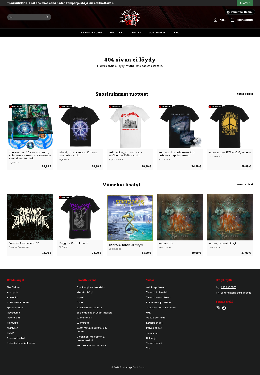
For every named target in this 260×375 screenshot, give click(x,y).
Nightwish (12, 328)
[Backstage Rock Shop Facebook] (224, 308)
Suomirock (83, 322)
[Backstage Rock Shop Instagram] (217, 308)
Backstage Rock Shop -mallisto (94, 312)
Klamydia (12, 322)
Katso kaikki (244, 94)
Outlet (136, 32)
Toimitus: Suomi (242, 12)
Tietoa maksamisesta (158, 297)
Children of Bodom (18, 302)
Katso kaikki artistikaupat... (22, 343)
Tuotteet (117, 32)
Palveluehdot (153, 328)
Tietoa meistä (154, 343)
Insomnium (13, 317)
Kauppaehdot (154, 322)
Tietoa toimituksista (157, 292)
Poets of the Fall (16, 338)
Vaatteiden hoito (156, 317)
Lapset (80, 297)
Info (176, 32)
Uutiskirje (157, 32)
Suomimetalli (84, 317)
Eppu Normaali (15, 307)
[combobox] (29, 17)
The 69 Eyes (14, 287)
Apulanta (12, 297)
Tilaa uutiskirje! (17, 3)
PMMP (10, 333)
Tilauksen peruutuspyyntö (161, 307)
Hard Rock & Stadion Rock (91, 345)
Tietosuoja (152, 333)
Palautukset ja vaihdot (159, 302)
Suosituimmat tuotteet (89, 307)
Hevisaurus (13, 312)
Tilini (148, 348)
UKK (148, 312)
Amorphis (12, 292)
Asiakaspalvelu (155, 287)
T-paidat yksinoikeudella (91, 287)
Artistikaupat (92, 32)
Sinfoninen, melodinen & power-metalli (91, 338)
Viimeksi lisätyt (85, 292)
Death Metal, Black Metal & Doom (92, 329)
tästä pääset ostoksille (148, 66)
